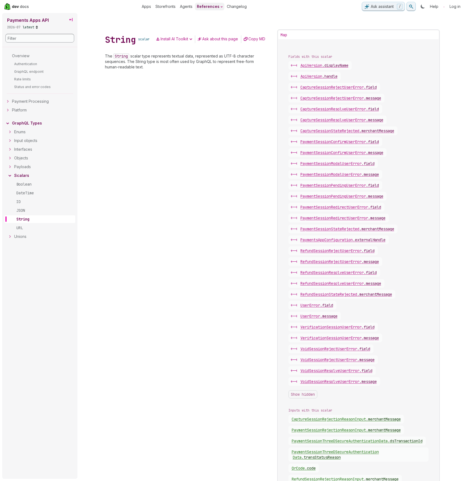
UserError (316, 305)
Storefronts (165, 6)
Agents (186, 6)
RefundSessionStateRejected (346, 294)
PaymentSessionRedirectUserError (340, 207)
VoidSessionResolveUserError (336, 370)
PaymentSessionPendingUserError (339, 185)
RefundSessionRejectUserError (337, 250)
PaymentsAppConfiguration (342, 239)
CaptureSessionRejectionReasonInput (346, 419)
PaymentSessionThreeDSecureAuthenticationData (357, 440)
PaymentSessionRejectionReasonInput (346, 430)
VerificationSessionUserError (337, 327)
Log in (455, 6)
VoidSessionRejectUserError (335, 348)
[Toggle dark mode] (423, 6)
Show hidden (303, 394)
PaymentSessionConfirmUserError (339, 141)
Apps (146, 6)
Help (434, 6)
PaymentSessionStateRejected (347, 228)
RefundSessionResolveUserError (338, 272)
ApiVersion (324, 65)
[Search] (411, 6)
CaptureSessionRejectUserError (338, 87)
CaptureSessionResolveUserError (339, 109)
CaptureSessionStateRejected (347, 130)
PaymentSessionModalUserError (337, 163)
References (208, 6)
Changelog (237, 6)
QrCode (304, 468)
